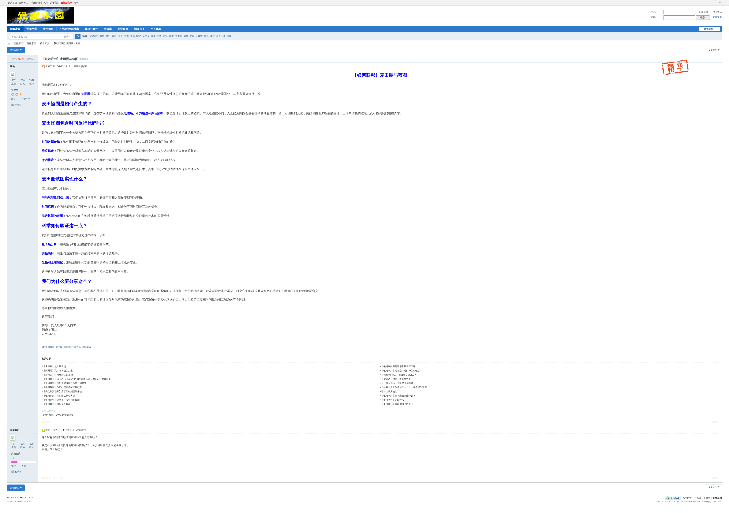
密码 (653, 17)
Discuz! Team (25, 501)
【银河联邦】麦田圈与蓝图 (66, 43)
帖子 (66, 36)
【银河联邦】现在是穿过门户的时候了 (400, 370)
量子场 (77, 347)
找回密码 (717, 12)
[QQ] (673, 497)
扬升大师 (220, 36)
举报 (714, 422)
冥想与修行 (91, 28)
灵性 (114, 36)
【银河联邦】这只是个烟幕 (56, 404)
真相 (192, 36)
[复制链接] (84, 59)
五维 (229, 36)
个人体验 (156, 28)
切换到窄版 (720, 2)
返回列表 (715, 50)
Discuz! (24, 497)
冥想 (159, 36)
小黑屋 (706, 497)
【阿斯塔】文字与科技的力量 (58, 370)
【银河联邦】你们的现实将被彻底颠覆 (62, 387)
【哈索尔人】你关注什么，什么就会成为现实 (404, 387)
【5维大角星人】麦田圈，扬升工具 (399, 374)
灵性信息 (48, 28)
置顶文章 (31, 28)
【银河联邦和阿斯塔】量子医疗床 (398, 366)
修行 (212, 36)
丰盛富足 (14, 430)
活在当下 (139, 28)
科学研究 (123, 28)
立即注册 (717, 17)
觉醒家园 (15, 28)
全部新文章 (66, 2)
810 (23, 80)
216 (23, 444)
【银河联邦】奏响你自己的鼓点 (397, 404)
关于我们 (54, 2)
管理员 (14, 90)
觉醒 (102, 36)
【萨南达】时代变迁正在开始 (58, 374)
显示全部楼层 (80, 66)
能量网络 (86, 347)
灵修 (153, 36)
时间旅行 (68, 347)
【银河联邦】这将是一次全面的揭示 (61, 400)
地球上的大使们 (389, 391)
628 (32, 444)
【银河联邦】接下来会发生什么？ (398, 395)
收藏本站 (23, 2)
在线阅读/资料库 (69, 28)
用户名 (654, 12)
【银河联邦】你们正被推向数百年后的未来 (64, 383)
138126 (26, 99)
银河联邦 (49, 347)
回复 (48, 422)
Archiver (687, 497)
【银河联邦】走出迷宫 (392, 400)
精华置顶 (44, 43)
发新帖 (14, 49)
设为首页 (12, 2)
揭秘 (186, 36)
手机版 (697, 497)
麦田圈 (178, 36)
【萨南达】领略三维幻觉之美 (396, 379)
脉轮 (165, 36)
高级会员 (15, 453)
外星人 (146, 36)
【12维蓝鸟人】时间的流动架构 (397, 383)
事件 (206, 36)
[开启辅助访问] (716, 2)
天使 (120, 36)
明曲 (12, 66)
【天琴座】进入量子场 (54, 366)
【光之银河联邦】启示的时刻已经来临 (62, 391)
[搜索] (77, 36)
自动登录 (703, 12)
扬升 (108, 36)
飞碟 (126, 36)
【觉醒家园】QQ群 (39, 2)
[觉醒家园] (40, 15)
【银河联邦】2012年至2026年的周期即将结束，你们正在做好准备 (77, 379)
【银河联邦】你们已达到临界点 (59, 395)
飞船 (132, 36)
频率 (171, 36)
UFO (138, 36)
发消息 (18, 105)
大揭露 (108, 28)
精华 (76, 2)
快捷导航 (708, 29)
